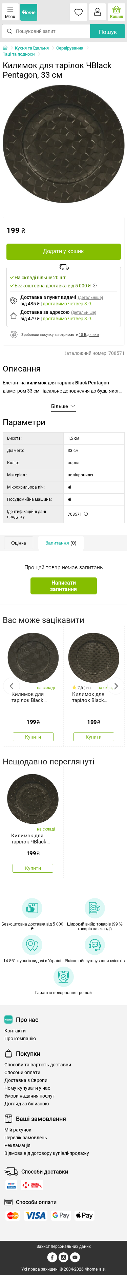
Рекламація (17, 1145)
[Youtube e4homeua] (75, 1261)
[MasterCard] (12, 1216)
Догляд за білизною (26, 1103)
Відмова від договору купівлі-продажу (46, 1153)
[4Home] (7, 48)
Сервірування (69, 48)
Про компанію (20, 1038)
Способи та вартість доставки (37, 1064)
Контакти (15, 1030)
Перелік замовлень (25, 1137)
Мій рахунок (17, 1130)
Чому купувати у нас (27, 1088)
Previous (11, 686)
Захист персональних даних (64, 1246)
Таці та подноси (19, 54)
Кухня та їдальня (32, 48)
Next (115, 686)
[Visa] (35, 1216)
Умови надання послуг (29, 1096)
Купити (33, 737)
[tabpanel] (64, 144)
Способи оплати (22, 1072)
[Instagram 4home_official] (63, 1261)
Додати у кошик (63, 251)
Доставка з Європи (25, 1080)
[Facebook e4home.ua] (52, 1261)
